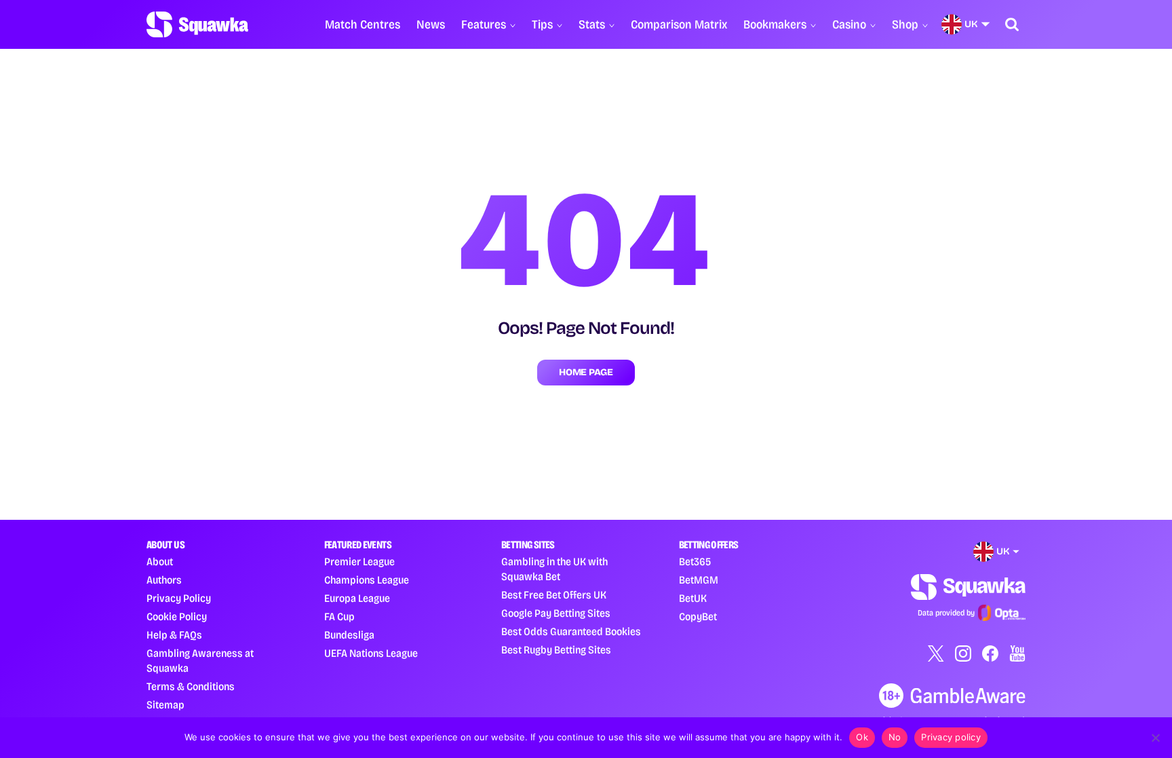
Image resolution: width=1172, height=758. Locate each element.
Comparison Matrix (679, 24)
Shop (905, 24)
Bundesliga (349, 634)
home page (585, 372)
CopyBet (698, 616)
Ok (862, 737)
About (159, 561)
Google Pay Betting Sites (555, 613)
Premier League (359, 561)
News (430, 24)
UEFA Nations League (371, 653)
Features (483, 24)
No (894, 737)
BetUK (693, 598)
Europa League (357, 598)
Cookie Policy (176, 616)
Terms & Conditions (190, 686)
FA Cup (339, 616)
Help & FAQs (174, 634)
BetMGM (698, 579)
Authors (164, 579)
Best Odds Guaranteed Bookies (571, 631)
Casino (849, 24)
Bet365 (695, 561)
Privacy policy (951, 737)
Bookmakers (774, 24)
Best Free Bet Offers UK (553, 594)
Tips (542, 24)
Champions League (366, 579)
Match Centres (362, 24)
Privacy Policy (178, 598)
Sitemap (165, 704)
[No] (1155, 737)
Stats (592, 24)
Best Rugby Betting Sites (556, 649)
